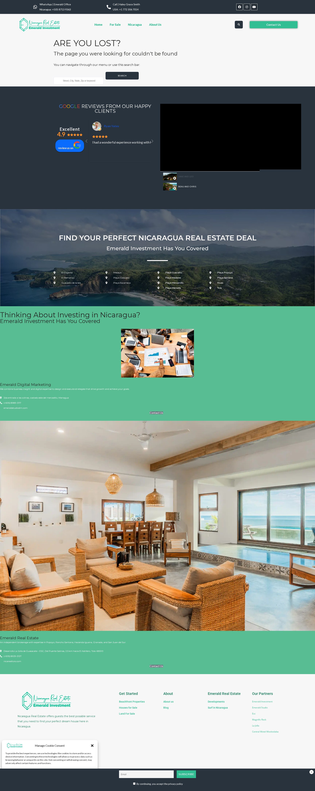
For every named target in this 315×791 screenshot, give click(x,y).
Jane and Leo (186, 176)
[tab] (210, 176)
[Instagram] (247, 7)
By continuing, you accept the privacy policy (159, 783)
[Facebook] (239, 7)
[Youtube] (254, 7)
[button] (92, 745)
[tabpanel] (210, 137)
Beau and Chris (187, 186)
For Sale (115, 24)
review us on (65, 148)
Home (98, 24)
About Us (155, 24)
